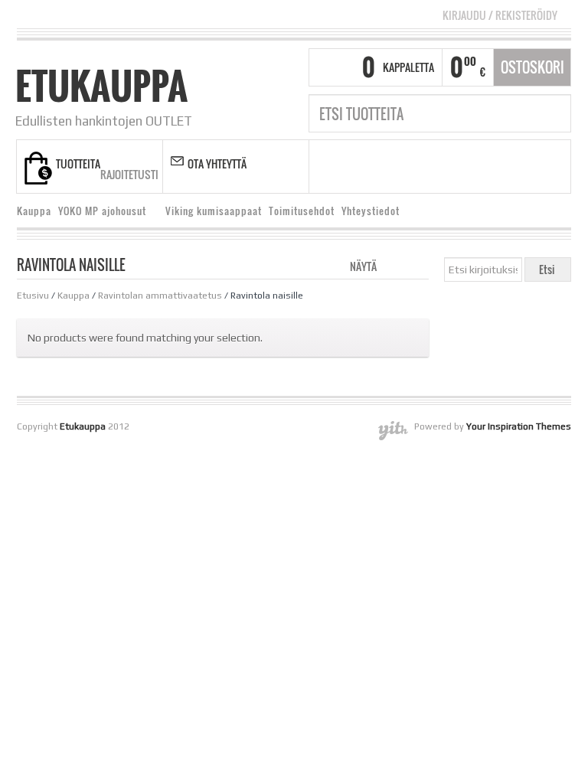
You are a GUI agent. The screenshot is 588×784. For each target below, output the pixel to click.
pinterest (488, 166)
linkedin (469, 166)
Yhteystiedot (370, 211)
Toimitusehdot (302, 211)
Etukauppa (101, 85)
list (418, 265)
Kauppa (34, 211)
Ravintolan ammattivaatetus (160, 295)
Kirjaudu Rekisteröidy (500, 15)
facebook (392, 166)
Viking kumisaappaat (213, 211)
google (450, 166)
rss (411, 166)
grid (392, 265)
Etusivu (33, 295)
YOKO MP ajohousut (99, 213)
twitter (431, 166)
